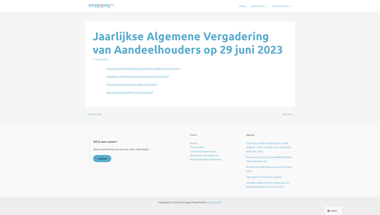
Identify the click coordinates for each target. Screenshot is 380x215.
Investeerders (281, 5)
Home (242, 5)
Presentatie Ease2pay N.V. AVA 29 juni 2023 (132, 84)
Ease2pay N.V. (214, 202)
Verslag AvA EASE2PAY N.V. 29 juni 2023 (130, 92)
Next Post (288, 114)
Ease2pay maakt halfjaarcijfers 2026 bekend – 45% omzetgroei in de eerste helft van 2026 (268, 147)
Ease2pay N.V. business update (264, 176)
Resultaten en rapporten (204, 155)
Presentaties (197, 147)
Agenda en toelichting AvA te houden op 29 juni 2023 (138, 76)
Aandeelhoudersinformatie (206, 159)
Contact (102, 158)
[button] (266, 6)
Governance (258, 5)
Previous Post (94, 114)
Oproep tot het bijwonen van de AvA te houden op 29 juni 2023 (143, 68)
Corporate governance (203, 151)
